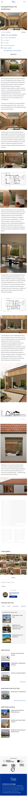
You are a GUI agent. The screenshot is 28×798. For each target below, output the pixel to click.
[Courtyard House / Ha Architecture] (9, 557)
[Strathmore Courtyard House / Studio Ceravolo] (5, 733)
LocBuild (10, 48)
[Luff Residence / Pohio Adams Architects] (5, 666)
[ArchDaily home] (13, 2)
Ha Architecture (12, 37)
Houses (3, 35)
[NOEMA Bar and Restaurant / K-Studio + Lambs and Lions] (6, 628)
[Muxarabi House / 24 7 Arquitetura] (6, 638)
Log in (24, 1)
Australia (14, 35)
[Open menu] (2, 2)
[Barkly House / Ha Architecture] (5, 695)
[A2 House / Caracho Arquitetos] (5, 676)
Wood (3, 606)
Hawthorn (10, 84)
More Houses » (23, 681)
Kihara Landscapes (17, 50)
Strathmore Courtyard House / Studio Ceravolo (18, 731)
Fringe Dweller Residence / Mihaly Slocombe (17, 711)
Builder (5, 48)
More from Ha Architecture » (20, 700)
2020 (7, 43)
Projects (8, 606)
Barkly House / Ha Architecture (18, 692)
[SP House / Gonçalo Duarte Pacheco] (5, 657)
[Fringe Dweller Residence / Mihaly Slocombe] (5, 714)
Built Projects (15, 606)
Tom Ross (12, 45)
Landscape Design (8, 50)
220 (7, 40)
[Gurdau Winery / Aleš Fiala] (6, 619)
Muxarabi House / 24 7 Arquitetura (17, 636)
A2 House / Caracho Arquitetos (18, 673)
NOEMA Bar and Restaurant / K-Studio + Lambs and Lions (18, 627)
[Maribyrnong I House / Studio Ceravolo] (5, 723)
